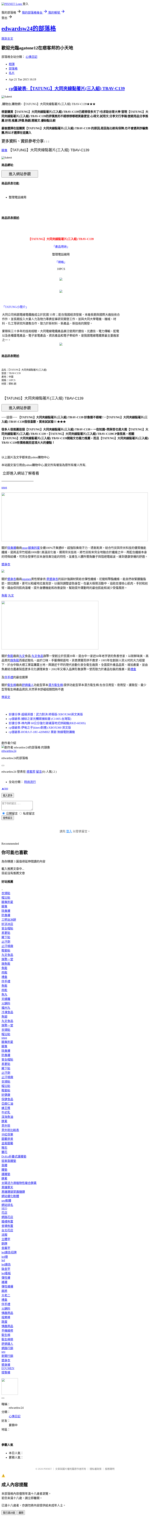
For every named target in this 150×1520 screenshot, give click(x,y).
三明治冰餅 (8, 919)
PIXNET (48, 1468)
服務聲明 (110, 1468)
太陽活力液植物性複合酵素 (19, 1183)
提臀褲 (5, 1372)
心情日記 (31, 56)
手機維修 (7, 1330)
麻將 (4, 1290)
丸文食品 (37, 656)
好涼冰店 (7, 924)
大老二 (5, 1295)
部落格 (13, 68)
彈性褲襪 (7, 1286)
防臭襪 (5, 915)
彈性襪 (5, 1277)
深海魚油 (7, 1116)
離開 (21, 1512)
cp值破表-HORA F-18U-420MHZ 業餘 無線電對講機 (42, 732)
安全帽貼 (7, 928)
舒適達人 (28, 685)
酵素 (4, 1121)
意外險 (5, 1125)
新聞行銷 (7, 1355)
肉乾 (4, 990)
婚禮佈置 (7, 1221)
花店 (4, 1212)
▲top (4, 788)
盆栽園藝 (7, 1143)
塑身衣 (5, 564)
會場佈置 (7, 1225)
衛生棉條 (7, 1339)
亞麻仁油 (7, 1103)
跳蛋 (4, 1321)
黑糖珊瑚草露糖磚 (13, 1191)
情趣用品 (7, 1313)
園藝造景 (7, 1138)
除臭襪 (11, 547)
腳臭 (4, 150)
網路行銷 (7, 1348)
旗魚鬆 (14, 660)
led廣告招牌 (9, 1252)
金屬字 (5, 1248)
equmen (26, 579)
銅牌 (4, 1243)
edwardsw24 (8, 750)
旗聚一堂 (7, 959)
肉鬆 (4, 972)
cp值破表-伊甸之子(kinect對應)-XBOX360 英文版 (40, 727)
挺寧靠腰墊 (8, 1160)
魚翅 (4, 1016)
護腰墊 (5, 1174)
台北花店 (7, 1230)
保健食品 (7, 1099)
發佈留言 (7, 818)
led (3, 1260)
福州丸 (5, 1007)
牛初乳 (5, 1112)
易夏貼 (5, 932)
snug (4, 487)
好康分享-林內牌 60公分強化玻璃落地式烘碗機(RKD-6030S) (47, 723)
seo (3, 1351)
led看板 (6, 1273)
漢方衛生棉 (55, 685)
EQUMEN (7, 1368)
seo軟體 (6, 1200)
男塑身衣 (52, 579)
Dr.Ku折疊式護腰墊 (13, 1156)
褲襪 (4, 1282)
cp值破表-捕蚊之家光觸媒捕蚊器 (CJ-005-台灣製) (40, 718)
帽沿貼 (5, 897)
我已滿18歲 (9, 1512)
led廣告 (6, 1264)
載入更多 (7, 795)
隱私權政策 (96, 1468)
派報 (4, 1234)
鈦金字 (5, 1268)
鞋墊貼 (5, 950)
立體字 (5, 1239)
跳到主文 (7, 38)
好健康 (5, 1094)
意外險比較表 (10, 1130)
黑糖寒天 (7, 1187)
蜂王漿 (5, 1108)
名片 (12, 73)
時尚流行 (30, 782)
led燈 (4, 1256)
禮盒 (133, 669)
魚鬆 (4, 595)
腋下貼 (5, 937)
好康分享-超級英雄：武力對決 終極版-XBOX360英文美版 (46, 714)
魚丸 (4, 994)
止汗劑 (5, 941)
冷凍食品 (7, 1012)
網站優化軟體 (10, 1196)
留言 (39, 771)
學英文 (5, 697)
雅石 (4, 1147)
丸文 (11, 595)
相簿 (12, 64)
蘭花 (4, 1152)
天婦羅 (5, 999)
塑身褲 (5, 1364)
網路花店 (7, 1217)
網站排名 (7, 1205)
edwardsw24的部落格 (28, 28)
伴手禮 (8, 677)
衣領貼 (5, 893)
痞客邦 (31, 771)
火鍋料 (5, 1003)
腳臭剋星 (34, 547)
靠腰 (4, 1165)
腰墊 (4, 1169)
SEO (4, 1208)
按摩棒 (5, 1317)
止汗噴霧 (7, 946)
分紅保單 (7, 1134)
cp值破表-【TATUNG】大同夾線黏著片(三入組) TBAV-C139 (67, 88)
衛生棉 (11, 685)
